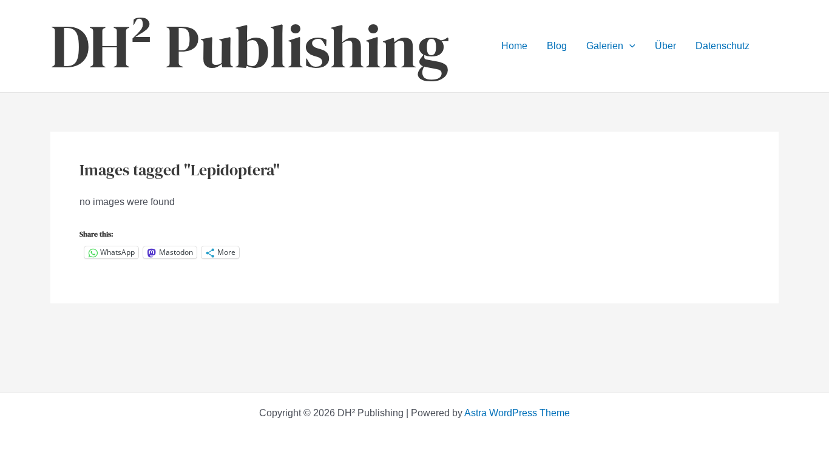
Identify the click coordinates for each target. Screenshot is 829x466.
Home (514, 46)
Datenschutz (722, 46)
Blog (557, 46)
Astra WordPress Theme (517, 413)
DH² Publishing (249, 46)
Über (665, 46)
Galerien (604, 46)
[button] (629, 46)
